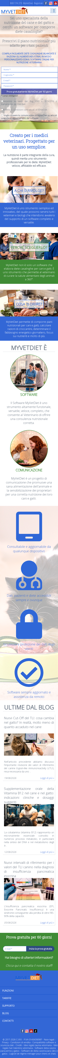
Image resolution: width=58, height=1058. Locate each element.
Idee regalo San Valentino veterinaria (30, 1046)
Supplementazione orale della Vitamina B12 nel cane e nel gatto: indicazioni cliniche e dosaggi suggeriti (29, 793)
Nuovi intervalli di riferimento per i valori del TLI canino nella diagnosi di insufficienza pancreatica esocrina (29, 867)
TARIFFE (6, 998)
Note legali (49, 1039)
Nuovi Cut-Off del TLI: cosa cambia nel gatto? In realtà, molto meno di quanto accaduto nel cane (29, 722)
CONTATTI (8, 1020)
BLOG (5, 1013)
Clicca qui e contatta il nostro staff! (29, 965)
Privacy (5, 1042)
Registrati (38, 3)
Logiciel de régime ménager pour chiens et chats (32, 1053)
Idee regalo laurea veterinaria (38, 1045)
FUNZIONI (8, 990)
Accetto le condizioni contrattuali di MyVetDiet (25, 109)
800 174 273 (16, 3)
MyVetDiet (28, 3)
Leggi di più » (47, 778)
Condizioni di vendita (20, 1042)
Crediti (19, 1045)
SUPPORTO (8, 1005)
